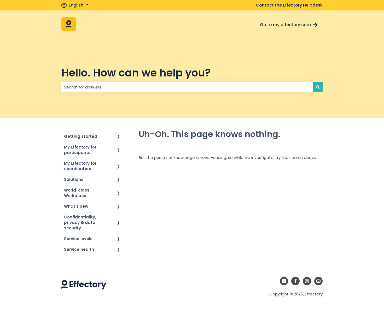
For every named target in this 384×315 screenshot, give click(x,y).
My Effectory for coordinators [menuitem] (80, 166)
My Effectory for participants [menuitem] (80, 149)
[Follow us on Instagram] (307, 281)
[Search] (318, 87)
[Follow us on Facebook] (295, 281)
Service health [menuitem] (79, 249)
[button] (118, 137)
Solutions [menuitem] (73, 179)
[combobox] (187, 87)
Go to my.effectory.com (285, 25)
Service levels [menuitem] (78, 238)
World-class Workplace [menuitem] (76, 192)
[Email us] (318, 281)
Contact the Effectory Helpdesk (289, 5)
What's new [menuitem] (76, 206)
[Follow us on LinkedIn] (284, 281)
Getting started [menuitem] (80, 136)
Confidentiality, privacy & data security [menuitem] (80, 222)
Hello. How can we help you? (136, 73)
